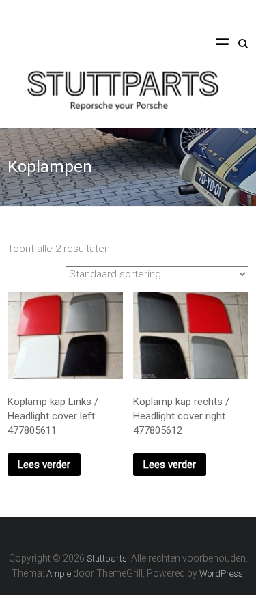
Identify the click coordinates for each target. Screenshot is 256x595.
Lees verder (44, 464)
